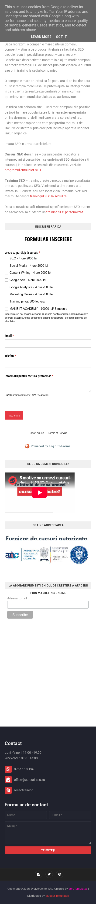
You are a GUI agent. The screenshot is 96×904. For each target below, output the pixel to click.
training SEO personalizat (64, 212)
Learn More (41, 37)
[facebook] (38, 874)
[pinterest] (59, 874)
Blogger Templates (57, 895)
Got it (61, 37)
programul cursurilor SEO (23, 170)
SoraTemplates (78, 888)
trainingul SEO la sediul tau (49, 196)
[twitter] (49, 874)
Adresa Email (17, 598)
